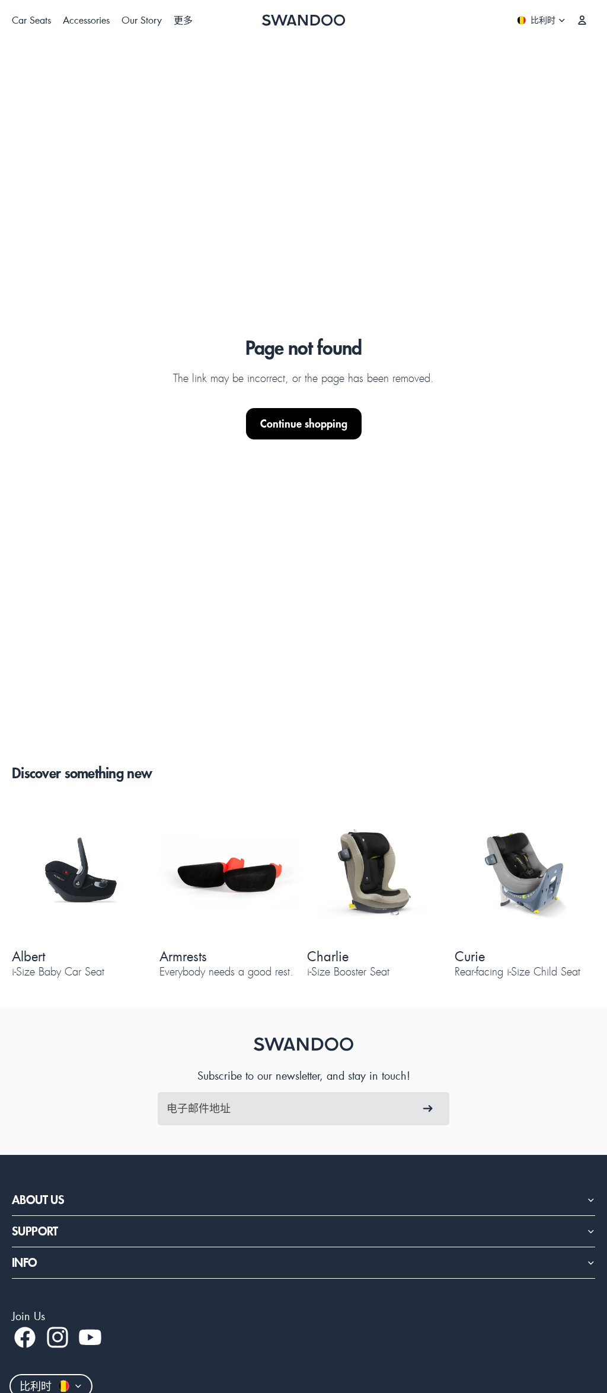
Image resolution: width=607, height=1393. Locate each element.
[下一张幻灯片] (127, 872)
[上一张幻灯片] (37, 872)
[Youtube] (90, 1337)
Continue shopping (303, 424)
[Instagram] (57, 1337)
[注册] (428, 1108)
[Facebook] (25, 1337)
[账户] (582, 20)
